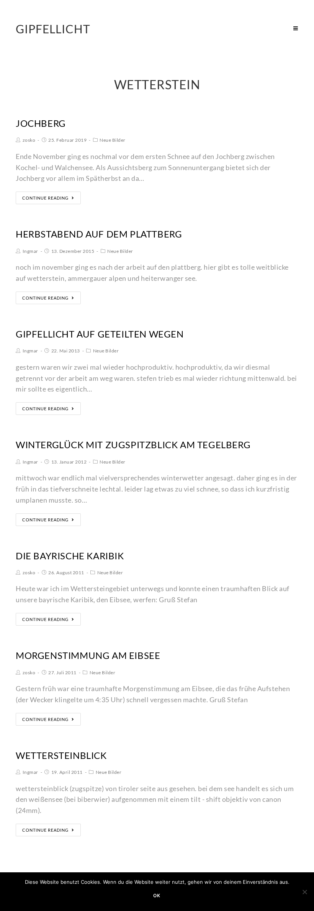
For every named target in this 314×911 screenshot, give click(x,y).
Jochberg (41, 123)
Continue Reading (45, 197)
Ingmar (30, 251)
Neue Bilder (113, 140)
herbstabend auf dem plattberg (99, 233)
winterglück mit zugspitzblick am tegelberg (133, 444)
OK (156, 895)
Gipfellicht (53, 29)
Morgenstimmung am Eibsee (88, 655)
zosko (29, 140)
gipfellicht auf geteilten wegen (100, 333)
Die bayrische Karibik (70, 555)
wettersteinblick (61, 755)
